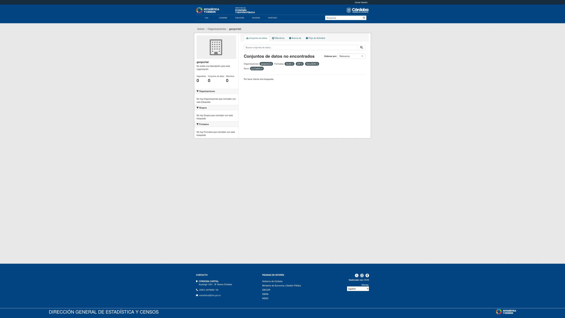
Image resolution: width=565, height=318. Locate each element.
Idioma (365, 284)
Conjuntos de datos (258, 38)
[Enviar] (364, 18)
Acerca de (296, 38)
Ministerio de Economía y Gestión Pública (281, 285)
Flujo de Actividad (316, 38)
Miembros (279, 38)
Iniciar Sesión (361, 2)
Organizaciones (217, 29)
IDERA (265, 294)
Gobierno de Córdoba (272, 281)
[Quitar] (271, 64)
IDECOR (266, 289)
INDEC (265, 298)
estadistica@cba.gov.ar (210, 295)
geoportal (235, 29)
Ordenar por (330, 56)
